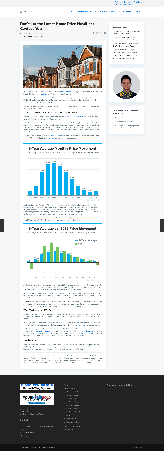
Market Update (84, 11)
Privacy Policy (137, 448)
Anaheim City (71, 399)
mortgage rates (89, 331)
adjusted (50, 138)
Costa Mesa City (72, 402)
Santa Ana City (71, 419)
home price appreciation (74, 117)
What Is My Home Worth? (105, 11)
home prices (66, 92)
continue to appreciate (44, 331)
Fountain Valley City (73, 405)
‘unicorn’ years (81, 325)
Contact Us (139, 11)
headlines (44, 94)
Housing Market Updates (30, 36)
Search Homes (125, 11)
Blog (73, 11)
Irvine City (69, 415)
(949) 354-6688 (28, 433)
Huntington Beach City (74, 412)
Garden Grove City (72, 409)
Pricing (41, 36)
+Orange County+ (72, 395)
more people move (77, 333)
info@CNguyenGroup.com (31, 436)
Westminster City (72, 422)
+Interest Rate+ (72, 392)
